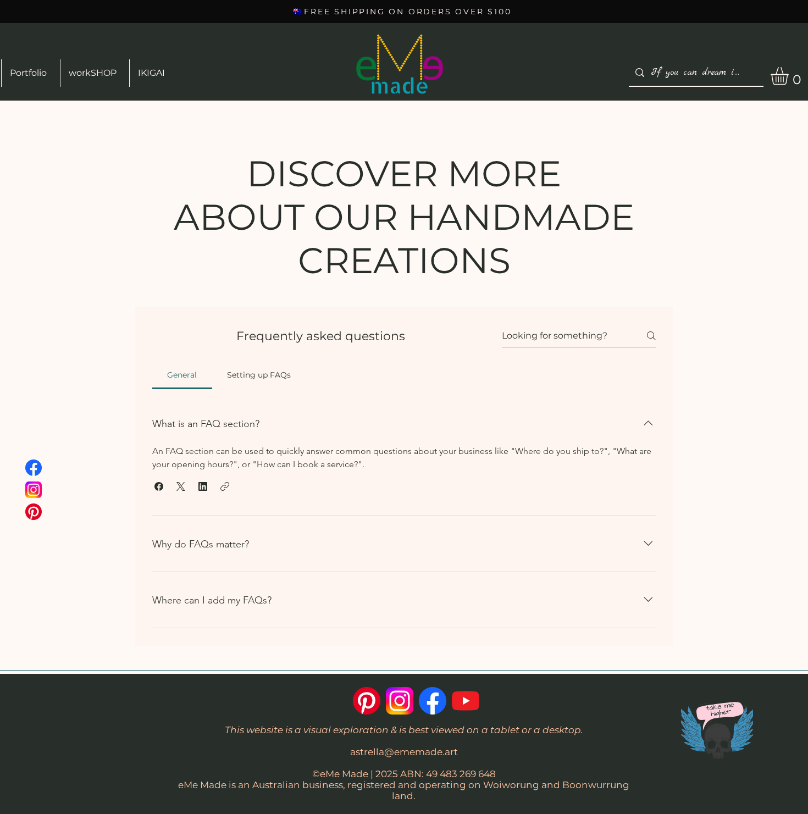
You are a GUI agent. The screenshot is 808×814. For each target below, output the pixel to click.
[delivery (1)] (33, 511)
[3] (33, 489)
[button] (158, 486)
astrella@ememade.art (404, 751)
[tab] (182, 375)
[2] (33, 467)
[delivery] (465, 701)
